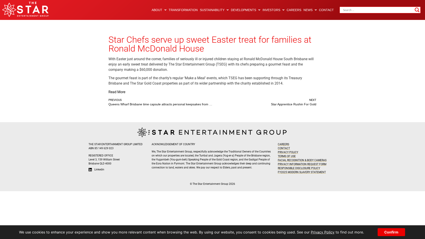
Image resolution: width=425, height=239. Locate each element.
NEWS (308, 10)
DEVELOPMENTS (243, 10)
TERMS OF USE (287, 156)
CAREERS (294, 10)
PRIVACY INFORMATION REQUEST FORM (302, 164)
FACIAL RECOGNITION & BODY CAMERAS (302, 160)
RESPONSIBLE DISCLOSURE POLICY (299, 168)
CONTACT (326, 10)
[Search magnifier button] (417, 10)
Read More (116, 92)
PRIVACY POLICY (288, 152)
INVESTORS (271, 10)
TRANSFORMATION (183, 10)
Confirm (391, 232)
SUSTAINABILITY (212, 10)
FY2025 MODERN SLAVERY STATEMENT (302, 172)
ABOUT (157, 10)
